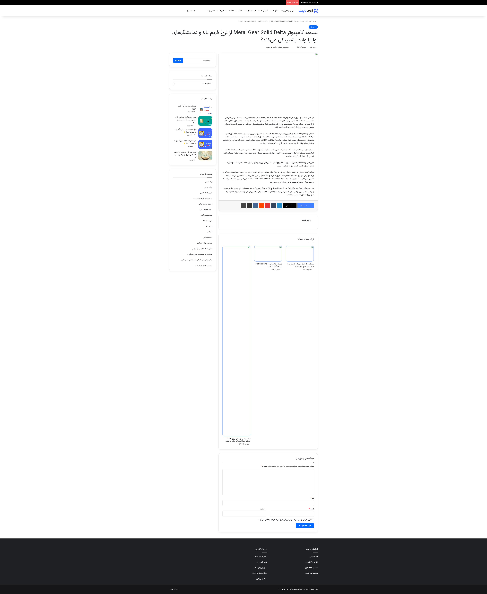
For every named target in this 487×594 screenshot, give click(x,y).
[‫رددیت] (261, 205)
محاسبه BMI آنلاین (205, 209)
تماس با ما (211, 10)
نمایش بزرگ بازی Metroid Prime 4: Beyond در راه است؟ (269, 265)
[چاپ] (243, 205)
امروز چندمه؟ (207, 221)
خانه (314, 21)
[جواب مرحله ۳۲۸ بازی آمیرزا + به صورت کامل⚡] (205, 133)
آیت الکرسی (208, 182)
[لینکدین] (279, 205)
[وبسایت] (309, 224)
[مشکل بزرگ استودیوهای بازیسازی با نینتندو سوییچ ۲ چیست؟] (300, 254)
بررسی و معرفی (288, 10)
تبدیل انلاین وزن (261, 562)
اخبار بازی (308, 21)
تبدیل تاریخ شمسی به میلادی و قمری (199, 254)
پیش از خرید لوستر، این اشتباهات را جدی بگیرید (196, 260)
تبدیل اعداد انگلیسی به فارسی (202, 248)
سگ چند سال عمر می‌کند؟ (203, 265)
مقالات (231, 10)
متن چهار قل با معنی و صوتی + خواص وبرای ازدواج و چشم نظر (185, 155)
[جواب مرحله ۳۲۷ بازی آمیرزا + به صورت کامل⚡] (205, 144)
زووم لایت (313, 47)
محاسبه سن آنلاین (206, 215)
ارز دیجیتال (251, 10)
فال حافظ (209, 226)
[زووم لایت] (308, 10)
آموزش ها (264, 10)
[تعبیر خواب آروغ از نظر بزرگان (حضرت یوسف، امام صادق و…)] (205, 121)
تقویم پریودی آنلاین (260, 567)
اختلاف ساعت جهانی (205, 204)
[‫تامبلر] (273, 205)
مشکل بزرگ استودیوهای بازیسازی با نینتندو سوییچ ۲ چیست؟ (301, 265)
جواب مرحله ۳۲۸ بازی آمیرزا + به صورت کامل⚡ (185, 131)
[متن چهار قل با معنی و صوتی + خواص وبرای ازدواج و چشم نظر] (205, 155)
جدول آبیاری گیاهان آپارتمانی (202, 198)
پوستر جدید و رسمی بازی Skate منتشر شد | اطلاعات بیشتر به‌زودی (237, 439)
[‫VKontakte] (255, 205)
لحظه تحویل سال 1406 (259, 573)
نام (312, 498)
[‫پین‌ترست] (267, 205)
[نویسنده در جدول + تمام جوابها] (205, 109)
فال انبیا (209, 232)
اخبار (240, 10)
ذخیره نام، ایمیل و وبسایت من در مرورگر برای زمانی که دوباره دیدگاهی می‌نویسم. (284, 520)
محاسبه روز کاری (261, 579)
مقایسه (275, 10)
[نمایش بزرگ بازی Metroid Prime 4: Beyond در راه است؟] (268, 254)
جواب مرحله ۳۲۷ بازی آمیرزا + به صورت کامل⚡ (185, 142)
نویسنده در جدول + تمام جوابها (187, 107)
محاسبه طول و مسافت (204, 243)
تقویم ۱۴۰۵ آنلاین (206, 193)
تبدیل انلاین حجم (261, 556)
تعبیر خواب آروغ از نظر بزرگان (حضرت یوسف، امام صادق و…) (185, 120)
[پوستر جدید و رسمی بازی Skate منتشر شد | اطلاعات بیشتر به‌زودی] (236, 341)
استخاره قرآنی (207, 237)
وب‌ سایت (263, 509)
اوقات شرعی (208, 187)
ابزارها (222, 10)
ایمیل (311, 509)
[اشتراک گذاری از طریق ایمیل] (249, 205)
